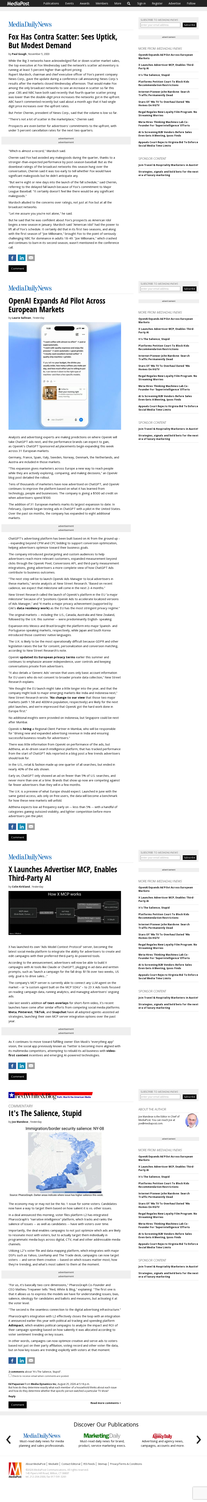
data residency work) (33, 608)
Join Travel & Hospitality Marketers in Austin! (168, 165)
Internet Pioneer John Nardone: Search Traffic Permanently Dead (163, 93)
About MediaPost (35, 1464)
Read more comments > (106, 1403)
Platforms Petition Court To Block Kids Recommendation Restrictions (163, 83)
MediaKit (53, 1464)
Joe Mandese (20, 1122)
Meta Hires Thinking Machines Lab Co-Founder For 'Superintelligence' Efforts (164, 123)
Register (157, 3)
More (117, 3)
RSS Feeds (89, 1464)
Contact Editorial (70, 1464)
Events (69, 3)
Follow (191, 3)
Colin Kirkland (21, 886)
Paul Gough (19, 54)
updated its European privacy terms (47, 657)
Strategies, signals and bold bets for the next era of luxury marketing (168, 173)
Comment (17, 268)
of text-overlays (56, 1003)
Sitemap (102, 1464)
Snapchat (59, 1012)
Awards (85, 3)
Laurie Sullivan (21, 318)
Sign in (141, 3)
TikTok (39, 1012)
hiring (27, 729)
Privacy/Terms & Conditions (126, 1464)
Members (102, 3)
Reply (12, 1396)
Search (128, 3)
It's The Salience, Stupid (154, 75)
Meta (12, 1012)
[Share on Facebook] (12, 258)
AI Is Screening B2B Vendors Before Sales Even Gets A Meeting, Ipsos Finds (165, 133)
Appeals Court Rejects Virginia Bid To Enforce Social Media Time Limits (168, 143)
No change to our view (67, 697)
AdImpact (15, 1325)
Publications (51, 3)
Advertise (175, 3)
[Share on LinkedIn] (21, 258)
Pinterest (25, 1012)
